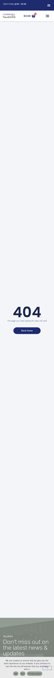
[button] (48, 5)
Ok (16, 673)
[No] (47, 668)
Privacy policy (34, 673)
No (22, 673)
